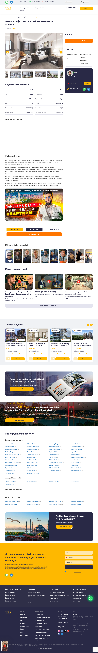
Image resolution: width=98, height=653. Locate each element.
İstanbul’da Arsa (9, 598)
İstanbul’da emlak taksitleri (42, 617)
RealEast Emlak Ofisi (41, 632)
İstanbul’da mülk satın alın (57, 592)
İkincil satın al (54, 598)
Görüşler (42, 8)
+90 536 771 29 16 (70, 8)
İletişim (22, 10)
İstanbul (22, 17)
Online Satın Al (23, 1)
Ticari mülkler (31, 589)
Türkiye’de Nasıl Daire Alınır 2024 (82, 595)
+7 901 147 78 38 (62, 618)
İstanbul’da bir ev (10, 595)
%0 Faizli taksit (36, 1)
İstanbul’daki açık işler (41, 623)
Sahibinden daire (10, 592)
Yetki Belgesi (38, 626)
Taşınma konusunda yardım (42, 635)
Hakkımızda (30, 8)
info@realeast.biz (62, 626)
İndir (22, 389)
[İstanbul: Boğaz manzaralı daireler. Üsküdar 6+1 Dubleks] (15, 74)
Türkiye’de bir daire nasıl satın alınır (60, 595)
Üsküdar (27, 17)
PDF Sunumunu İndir (34, 234)
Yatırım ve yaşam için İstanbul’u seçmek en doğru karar (76, 293)
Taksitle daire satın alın (34, 603)
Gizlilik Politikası (77, 572)
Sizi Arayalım (86, 8)
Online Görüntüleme (53, 229)
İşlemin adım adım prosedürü (43, 629)
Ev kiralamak (76, 601)
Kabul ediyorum (73, 572)
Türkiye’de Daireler (78, 592)
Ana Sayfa (8, 17)
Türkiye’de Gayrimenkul (79, 589)
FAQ (21, 632)
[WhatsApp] (90, 598)
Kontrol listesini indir (64, 526)
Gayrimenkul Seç (19, 420)
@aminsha (86, 634)
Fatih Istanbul (54, 589)
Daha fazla (17, 358)
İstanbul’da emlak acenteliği (13, 589)
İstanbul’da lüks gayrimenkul (35, 592)
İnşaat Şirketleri (51, 8)
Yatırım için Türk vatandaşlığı (45, 292)
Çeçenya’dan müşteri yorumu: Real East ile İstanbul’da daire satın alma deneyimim (18, 294)
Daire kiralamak (77, 598)
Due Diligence (24, 635)
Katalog (22, 8)
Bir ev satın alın (54, 601)
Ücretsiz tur (15, 229)
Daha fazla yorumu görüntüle (48, 305)
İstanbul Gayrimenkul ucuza (35, 600)
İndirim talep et (34, 229)
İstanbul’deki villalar (10, 601)
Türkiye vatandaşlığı (49, 1)
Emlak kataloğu (15, 17)
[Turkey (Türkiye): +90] (69, 83)
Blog (36, 8)
